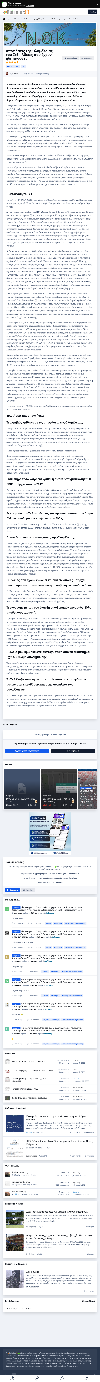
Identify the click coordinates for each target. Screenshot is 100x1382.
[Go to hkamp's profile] (7, 1029)
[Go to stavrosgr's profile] (7, 909)
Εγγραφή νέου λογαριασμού (27, 751)
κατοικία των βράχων (21, 1182)
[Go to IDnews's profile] (7, 73)
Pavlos (75, 1060)
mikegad (17, 985)
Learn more (4, 4)
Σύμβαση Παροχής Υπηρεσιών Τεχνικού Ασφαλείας (29, 1079)
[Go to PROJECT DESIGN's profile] (7, 933)
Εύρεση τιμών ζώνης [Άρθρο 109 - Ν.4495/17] (58, 800)
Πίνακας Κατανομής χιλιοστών (25, 1089)
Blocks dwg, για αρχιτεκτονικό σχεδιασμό (29, 1098)
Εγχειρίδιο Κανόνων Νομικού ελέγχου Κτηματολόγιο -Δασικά (56, 1117)
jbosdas (17, 1009)
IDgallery (17, 1175)
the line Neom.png (20, 1172)
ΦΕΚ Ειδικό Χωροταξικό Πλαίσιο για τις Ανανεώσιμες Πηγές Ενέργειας (59, 1142)
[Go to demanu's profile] (7, 957)
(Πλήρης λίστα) (88, 1301)
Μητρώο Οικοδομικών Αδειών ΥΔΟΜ (20, 800)
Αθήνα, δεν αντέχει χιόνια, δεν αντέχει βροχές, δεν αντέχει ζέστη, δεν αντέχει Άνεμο (59, 1236)
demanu (17, 961)
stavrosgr (18, 913)
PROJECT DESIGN (21, 937)
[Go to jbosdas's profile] (7, 1005)
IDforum (34, 913)
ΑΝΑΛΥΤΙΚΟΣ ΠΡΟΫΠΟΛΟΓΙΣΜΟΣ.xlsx (28, 1061)
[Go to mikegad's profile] (7, 981)
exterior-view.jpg (19, 1191)
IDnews (15, 73)
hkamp (17, 1033)
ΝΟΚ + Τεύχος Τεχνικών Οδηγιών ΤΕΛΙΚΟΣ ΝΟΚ (32, 1070)
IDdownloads (78, 1087)
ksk (7, 1308)
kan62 (75, 1069)
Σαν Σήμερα (32, 1271)
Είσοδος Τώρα (73, 751)
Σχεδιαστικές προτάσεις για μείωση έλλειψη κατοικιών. (57, 1211)
